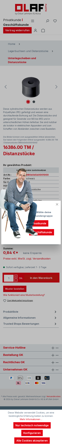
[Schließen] (57, 204)
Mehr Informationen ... (31, 419)
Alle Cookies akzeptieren (32, 440)
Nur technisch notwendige (32, 425)
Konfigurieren (32, 433)
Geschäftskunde (41, 232)
